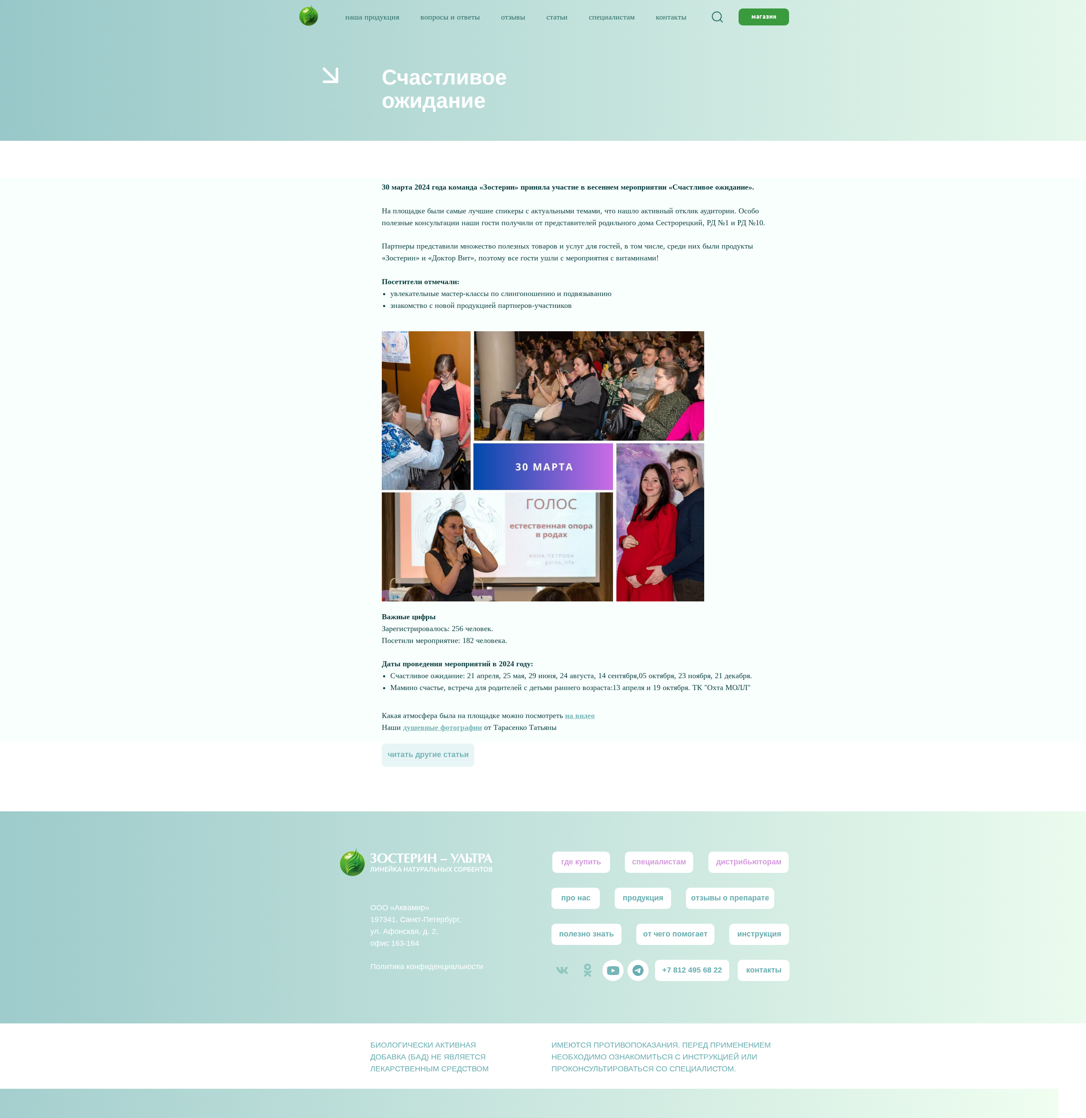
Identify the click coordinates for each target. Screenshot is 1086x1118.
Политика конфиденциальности (426, 966)
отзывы (513, 17)
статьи (557, 17)
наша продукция (372, 17)
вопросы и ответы (450, 17)
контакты (671, 17)
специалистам (612, 17)
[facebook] (717, 17)
